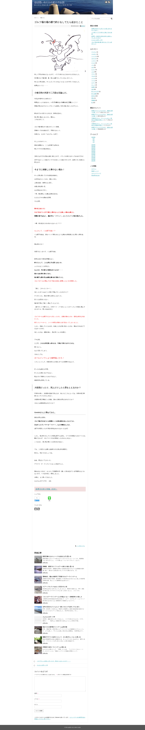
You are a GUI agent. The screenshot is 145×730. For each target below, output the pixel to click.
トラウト (93, 60)
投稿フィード (95, 171)
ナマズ (93, 63)
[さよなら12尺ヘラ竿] (38, 620)
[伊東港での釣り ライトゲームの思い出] (38, 650)
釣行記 (83, 26)
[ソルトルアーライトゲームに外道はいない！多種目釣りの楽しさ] (38, 600)
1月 (94, 142)
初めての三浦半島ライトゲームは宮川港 (55, 627)
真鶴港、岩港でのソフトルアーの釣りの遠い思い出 (58, 566)
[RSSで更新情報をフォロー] (109, 2)
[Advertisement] (60, 527)
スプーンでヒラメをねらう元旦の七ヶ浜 (55, 586)
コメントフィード (96, 173)
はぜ (92, 67)
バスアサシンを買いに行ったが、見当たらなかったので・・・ (54, 661)
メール (36, 699)
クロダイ (93, 54)
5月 (94, 140)
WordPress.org (95, 175)
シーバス (93, 56)
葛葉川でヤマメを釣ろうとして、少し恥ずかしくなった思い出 (62, 637)
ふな (92, 71)
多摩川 (93, 87)
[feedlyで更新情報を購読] (106, 2)
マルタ (93, 76)
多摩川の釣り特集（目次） (46, 489)
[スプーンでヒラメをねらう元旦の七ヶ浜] (38, 590)
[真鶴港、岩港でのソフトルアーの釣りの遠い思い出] (38, 569)
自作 (92, 89)
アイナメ (93, 52)
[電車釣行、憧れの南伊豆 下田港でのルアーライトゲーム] (38, 579)
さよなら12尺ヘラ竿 (49, 617)
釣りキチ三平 (95, 91)
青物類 (93, 100)
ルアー (93, 82)
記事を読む (45, 562)
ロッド (93, 85)
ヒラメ (93, 69)
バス (92, 65)
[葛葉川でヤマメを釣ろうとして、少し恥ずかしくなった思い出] (38, 640)
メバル (93, 78)
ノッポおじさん (80, 546)
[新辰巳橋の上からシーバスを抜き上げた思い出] (38, 559)
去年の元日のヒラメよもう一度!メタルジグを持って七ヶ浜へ (61, 607)
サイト (36, 704)
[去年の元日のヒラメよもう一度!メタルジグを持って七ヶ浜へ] (38, 610)
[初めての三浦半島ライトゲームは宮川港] (38, 630)
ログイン (93, 169)
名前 (36, 693)
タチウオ (93, 58)
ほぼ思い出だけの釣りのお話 (49, 2)
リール (93, 80)
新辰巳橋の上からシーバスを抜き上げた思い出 (57, 556)
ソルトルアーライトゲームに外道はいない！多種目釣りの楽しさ (62, 596)
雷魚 (92, 98)
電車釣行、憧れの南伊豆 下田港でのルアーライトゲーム (60, 576)
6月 (94, 138)
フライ (93, 74)
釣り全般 (93, 93)
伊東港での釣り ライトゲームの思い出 (54, 647)
